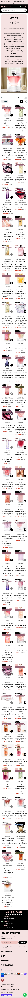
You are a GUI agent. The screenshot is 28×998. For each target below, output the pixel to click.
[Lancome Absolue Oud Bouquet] (7, 727)
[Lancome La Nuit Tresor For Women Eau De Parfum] (7, 168)
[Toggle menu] (2, 6)
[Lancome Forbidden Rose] (7, 773)
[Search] (25, 10)
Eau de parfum (7, 481)
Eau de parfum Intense (20, 202)
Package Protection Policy (7, 984)
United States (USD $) (8, 970)
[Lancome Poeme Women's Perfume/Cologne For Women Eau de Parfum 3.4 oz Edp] (20, 279)
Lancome (7, 118)
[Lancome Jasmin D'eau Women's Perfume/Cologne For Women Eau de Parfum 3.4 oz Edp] (7, 307)
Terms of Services (19, 946)
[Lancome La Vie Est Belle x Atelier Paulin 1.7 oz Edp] (20, 638)
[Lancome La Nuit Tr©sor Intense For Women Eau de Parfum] (20, 193)
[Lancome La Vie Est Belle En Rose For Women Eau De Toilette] (7, 612)
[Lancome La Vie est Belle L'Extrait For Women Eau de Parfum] (20, 471)
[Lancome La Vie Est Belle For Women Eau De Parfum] (7, 111)
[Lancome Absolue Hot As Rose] (20, 750)
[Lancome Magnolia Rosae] (7, 336)
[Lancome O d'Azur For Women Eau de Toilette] (20, 168)
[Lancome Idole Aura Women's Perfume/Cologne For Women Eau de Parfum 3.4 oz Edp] (20, 670)
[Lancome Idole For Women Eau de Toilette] (20, 612)
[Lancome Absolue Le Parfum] (7, 750)
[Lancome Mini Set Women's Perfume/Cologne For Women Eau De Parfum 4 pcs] (7, 139)
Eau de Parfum (7, 120)
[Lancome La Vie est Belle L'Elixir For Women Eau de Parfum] (20, 443)
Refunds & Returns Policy (7, 986)
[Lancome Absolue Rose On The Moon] (20, 727)
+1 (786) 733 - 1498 (8, 923)
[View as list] (25, 101)
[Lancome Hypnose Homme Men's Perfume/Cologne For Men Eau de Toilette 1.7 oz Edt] (20, 827)
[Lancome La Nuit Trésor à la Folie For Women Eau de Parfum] (7, 414)
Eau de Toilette (7, 230)
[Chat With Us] (20, 6)
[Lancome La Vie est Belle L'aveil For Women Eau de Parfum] (20, 802)
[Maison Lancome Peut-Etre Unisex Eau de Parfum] (20, 389)
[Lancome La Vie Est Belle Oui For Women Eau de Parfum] (20, 336)
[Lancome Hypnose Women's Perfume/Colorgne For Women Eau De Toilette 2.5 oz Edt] (7, 443)
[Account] (23, 6)
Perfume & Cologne (20, 120)
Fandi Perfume (9, 992)
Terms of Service (15, 989)
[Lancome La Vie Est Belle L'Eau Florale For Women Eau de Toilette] (20, 584)
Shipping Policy (5, 989)
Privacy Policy (19, 986)
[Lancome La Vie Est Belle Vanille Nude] (20, 525)
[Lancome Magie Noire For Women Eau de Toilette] (20, 221)
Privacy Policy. (4, 947)
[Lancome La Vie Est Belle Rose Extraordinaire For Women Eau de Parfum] (7, 471)
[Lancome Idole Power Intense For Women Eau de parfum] (7, 389)
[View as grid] (21, 101)
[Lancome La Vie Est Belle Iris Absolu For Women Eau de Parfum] (7, 802)
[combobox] (14, 10)
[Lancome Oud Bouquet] (20, 856)
